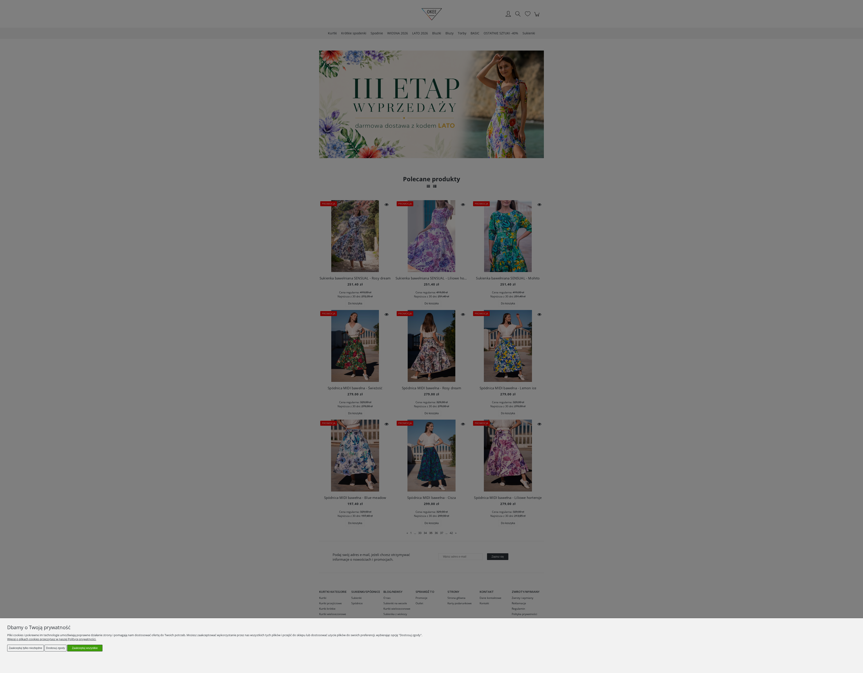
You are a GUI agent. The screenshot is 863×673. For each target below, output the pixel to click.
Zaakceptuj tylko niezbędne (25, 648)
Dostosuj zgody (55, 648)
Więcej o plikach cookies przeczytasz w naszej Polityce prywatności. (51, 639)
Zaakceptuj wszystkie (85, 648)
